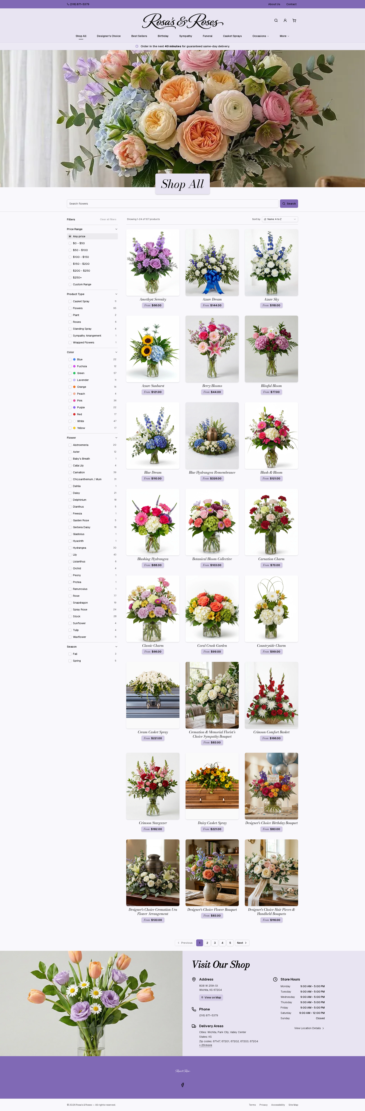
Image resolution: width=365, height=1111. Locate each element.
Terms (252, 1104)
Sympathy (185, 36)
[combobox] (280, 219)
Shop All (81, 36)
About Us (274, 4)
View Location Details (307, 1028)
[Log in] (285, 20)
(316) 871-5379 (79, 4)
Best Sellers (139, 36)
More (283, 36)
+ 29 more (205, 1045)
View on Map (213, 997)
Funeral (207, 36)
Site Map (293, 1104)
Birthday (163, 36)
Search (291, 203)
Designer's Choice (109, 36)
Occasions (259, 36)
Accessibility (278, 1104)
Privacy (263, 1104)
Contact (291, 4)
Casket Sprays (232, 36)
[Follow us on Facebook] (182, 1084)
